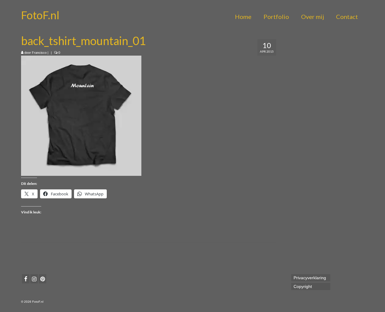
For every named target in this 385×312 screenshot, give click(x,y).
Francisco (39, 52)
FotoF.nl (40, 15)
